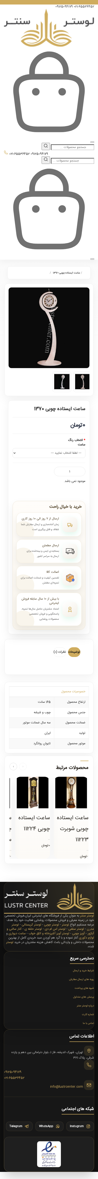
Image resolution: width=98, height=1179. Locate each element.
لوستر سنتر (87, 915)
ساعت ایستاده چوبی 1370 (66, 273)
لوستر (65, 924)
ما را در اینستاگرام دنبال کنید (49, 2)
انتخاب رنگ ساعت (76, 442)
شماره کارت (88, 1015)
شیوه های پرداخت (84, 988)
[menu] (92, 142)
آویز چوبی (78, 933)
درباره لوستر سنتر (85, 1006)
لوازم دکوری (86, 937)
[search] (46, 146)
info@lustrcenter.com (66, 1086)
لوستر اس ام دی (55, 929)
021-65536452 (84, 6)
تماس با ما (88, 1023)
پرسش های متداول (83, 997)
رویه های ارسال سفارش (81, 979)
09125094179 (64, 6)
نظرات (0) (60, 652)
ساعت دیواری (17, 933)
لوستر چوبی (51, 924)
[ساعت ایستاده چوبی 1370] (49, 327)
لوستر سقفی (76, 929)
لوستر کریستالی (31, 924)
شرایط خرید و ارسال (83, 971)
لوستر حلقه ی (33, 929)
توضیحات (74, 652)
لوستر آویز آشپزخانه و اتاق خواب (49, 933)
